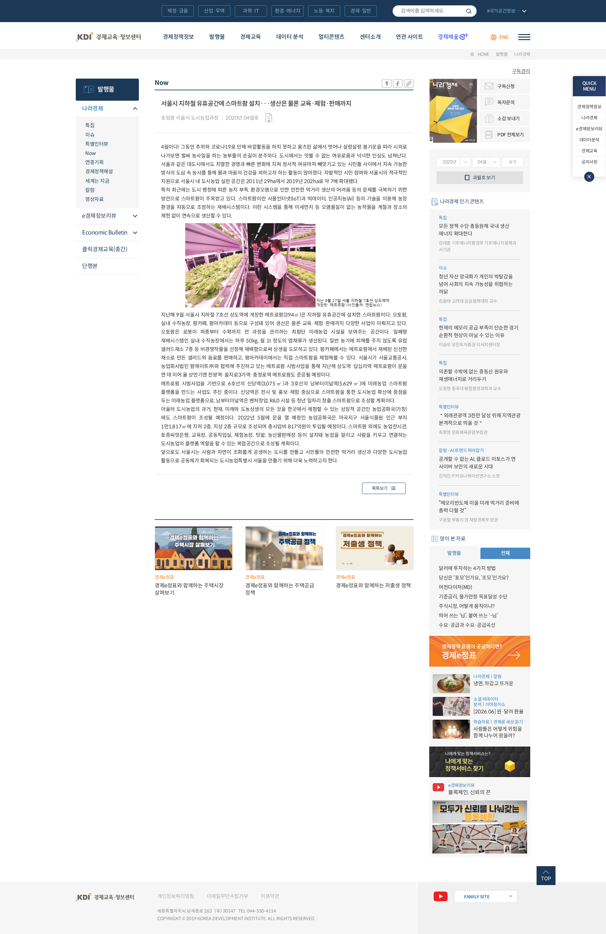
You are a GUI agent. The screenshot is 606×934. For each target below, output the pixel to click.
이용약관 (270, 896)
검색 (469, 11)
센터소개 (370, 36)
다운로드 (268, 118)
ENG (504, 37)
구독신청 (506, 86)
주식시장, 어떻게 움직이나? (467, 606)
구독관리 (521, 71)
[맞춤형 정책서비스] (479, 762)
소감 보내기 (508, 119)
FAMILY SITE (477, 897)
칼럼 (89, 190)
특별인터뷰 (96, 144)
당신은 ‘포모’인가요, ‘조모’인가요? (474, 577)
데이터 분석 (289, 36)
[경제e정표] (479, 651)
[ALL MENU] (524, 37)
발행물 (217, 36)
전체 (505, 553)
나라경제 (522, 54)
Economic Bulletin (105, 232)
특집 (89, 125)
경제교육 (250, 36)
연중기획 (94, 162)
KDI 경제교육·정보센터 (108, 37)
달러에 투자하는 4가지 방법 (467, 568)
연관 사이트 (409, 36)
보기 (512, 162)
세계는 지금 (97, 181)
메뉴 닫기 (589, 177)
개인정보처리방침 (175, 896)
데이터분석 (589, 140)
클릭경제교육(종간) (104, 249)
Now (90, 153)
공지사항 (589, 162)
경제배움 (453, 36)
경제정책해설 (99, 171)
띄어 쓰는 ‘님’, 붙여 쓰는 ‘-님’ (468, 615)
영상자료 (94, 199)
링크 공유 (408, 83)
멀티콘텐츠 (331, 36)
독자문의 (506, 102)
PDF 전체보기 (510, 135)
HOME (484, 54)
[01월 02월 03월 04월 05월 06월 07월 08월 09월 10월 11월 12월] (486, 162)
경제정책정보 (178, 36)
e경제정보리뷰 (99, 215)
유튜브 (440, 896)
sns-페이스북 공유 (397, 83)
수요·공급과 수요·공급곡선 (467, 625)
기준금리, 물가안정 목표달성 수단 (473, 596)
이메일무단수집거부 (227, 896)
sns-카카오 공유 (386, 83)
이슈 (89, 135)
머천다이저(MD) (455, 587)
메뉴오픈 (135, 109)
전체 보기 (506, 11)
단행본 (90, 266)
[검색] (435, 11)
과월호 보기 (484, 178)
